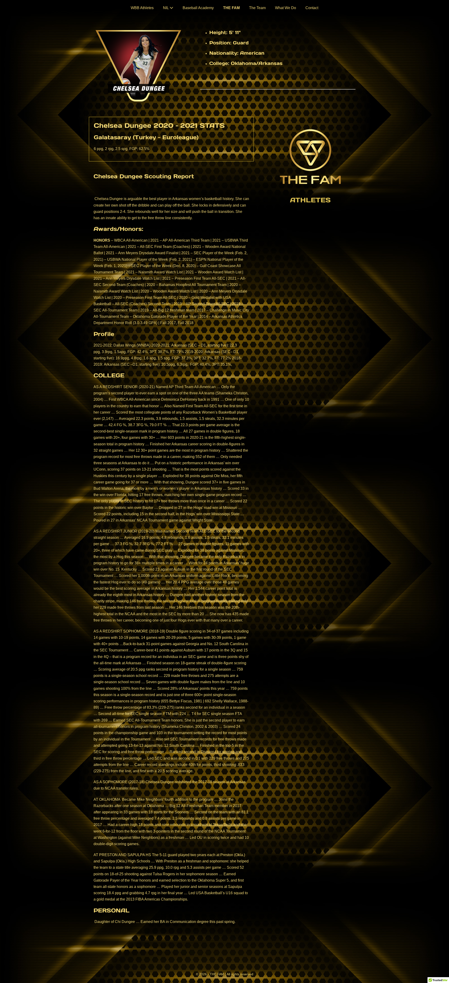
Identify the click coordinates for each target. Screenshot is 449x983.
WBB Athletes (142, 8)
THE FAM (231, 8)
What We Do (285, 8)
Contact (311, 8)
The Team (257, 8)
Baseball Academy (198, 8)
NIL (166, 8)
